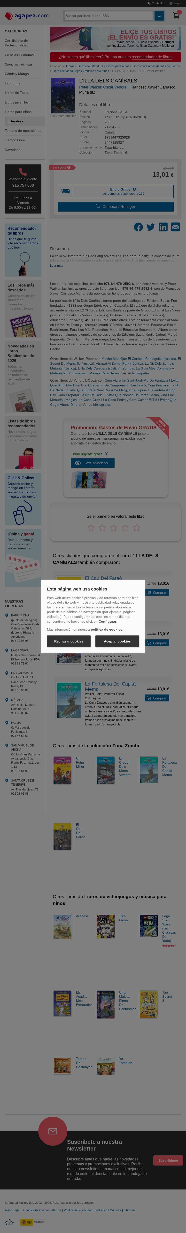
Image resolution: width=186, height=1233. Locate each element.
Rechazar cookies (69, 641)
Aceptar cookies (117, 641)
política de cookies (106, 629)
